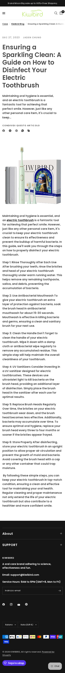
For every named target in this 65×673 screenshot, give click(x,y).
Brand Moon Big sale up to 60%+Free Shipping (32, 3)
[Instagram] (13, 604)
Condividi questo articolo (21, 125)
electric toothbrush (20, 220)
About (7, 533)
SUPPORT (10, 545)
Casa (5, 24)
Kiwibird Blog (17, 24)
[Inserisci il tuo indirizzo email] (59, 591)
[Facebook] (4, 131)
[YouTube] (21, 604)
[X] (11, 131)
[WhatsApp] (23, 131)
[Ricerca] (56, 13)
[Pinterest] (17, 131)
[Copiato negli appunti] (29, 131)
